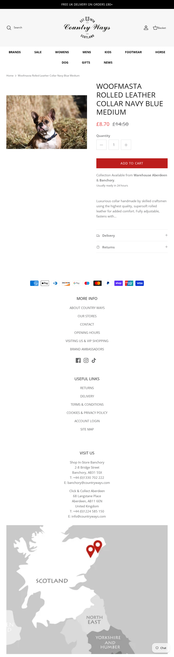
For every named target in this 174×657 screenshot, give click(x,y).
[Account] (146, 27)
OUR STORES (87, 316)
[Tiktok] (93, 360)
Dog (65, 62)
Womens (62, 52)
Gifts (86, 62)
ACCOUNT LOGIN (87, 421)
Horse (160, 52)
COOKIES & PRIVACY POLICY (87, 413)
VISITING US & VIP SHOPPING (87, 341)
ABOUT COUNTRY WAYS (87, 308)
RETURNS (87, 388)
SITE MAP (87, 429)
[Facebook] (78, 360)
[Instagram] (86, 360)
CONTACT (87, 324)
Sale (38, 52)
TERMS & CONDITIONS (87, 404)
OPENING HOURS (87, 332)
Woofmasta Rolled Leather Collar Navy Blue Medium (49, 75)
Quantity (103, 136)
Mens (87, 52)
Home (10, 75)
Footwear (133, 52)
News (108, 62)
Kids (108, 52)
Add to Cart (132, 163)
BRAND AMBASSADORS (87, 349)
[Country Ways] (87, 28)
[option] (46, 122)
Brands (15, 52)
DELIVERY (87, 396)
